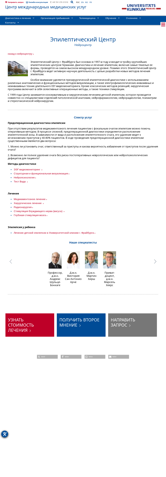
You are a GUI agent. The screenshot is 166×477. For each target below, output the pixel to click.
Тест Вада (20, 181)
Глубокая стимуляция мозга (30, 215)
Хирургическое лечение (28, 203)
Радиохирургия (23, 207)
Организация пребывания (55, 18)
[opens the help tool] (4, 434)
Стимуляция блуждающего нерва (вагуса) (38, 211)
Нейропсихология (24, 177)
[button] (47, 357)
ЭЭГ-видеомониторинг (27, 169)
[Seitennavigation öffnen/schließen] (163, 24)
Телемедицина (87, 18)
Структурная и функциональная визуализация (41, 173)
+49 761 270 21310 (60, 2)
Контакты (10, 22)
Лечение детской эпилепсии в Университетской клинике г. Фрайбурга (54, 232)
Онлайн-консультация (38, 2)
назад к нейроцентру (20, 53)
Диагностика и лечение (18, 18)
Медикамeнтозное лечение (30, 199)
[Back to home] (141, 7)
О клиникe (131, 18)
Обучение (110, 18)
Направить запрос (16, 2)
